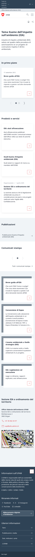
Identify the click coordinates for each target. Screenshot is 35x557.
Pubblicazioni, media (9, 533)
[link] (17, 289)
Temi (4, 528)
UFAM (8, 15)
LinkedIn (17, 507)
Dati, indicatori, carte (9, 538)
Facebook (7, 503)
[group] (17, 83)
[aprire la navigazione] (32, 15)
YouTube (7, 507)
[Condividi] (33, 22)
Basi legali (4, 554)
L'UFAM (4, 544)
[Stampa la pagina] (28, 22)
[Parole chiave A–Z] (28, 4)
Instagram (24, 503)
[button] (16, 103)
